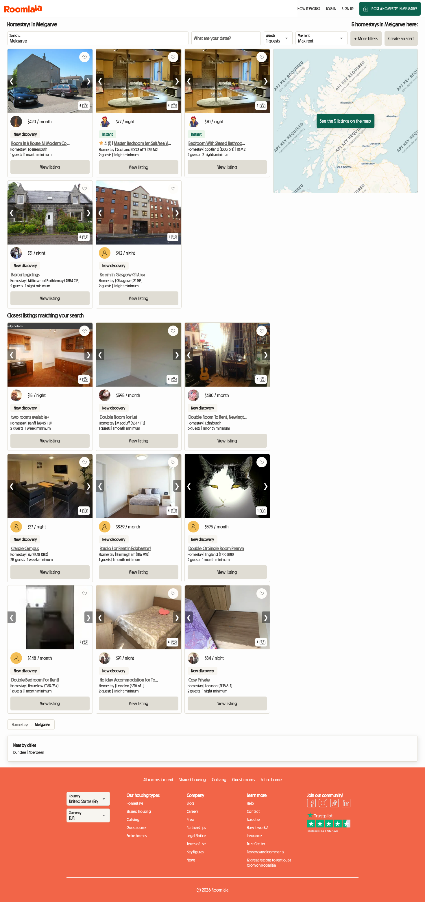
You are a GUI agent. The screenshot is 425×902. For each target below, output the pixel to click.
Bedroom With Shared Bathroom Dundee (225, 143)
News (191, 860)
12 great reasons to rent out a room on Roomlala (269, 862)
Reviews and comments (265, 852)
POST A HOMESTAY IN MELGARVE (394, 9)
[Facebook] (311, 804)
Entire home (271, 779)
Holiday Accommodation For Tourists (132, 679)
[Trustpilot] (328, 830)
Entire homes (137, 836)
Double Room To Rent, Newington (219, 417)
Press (190, 820)
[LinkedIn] (346, 804)
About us (253, 820)
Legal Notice (196, 836)
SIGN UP (348, 9)
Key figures (195, 852)
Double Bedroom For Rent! (35, 679)
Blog (190, 803)
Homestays (135, 803)
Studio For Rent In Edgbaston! (125, 548)
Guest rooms (243, 779)
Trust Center (256, 844)
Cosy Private (199, 679)
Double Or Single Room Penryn (216, 548)
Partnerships (196, 828)
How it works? (258, 828)
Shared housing (192, 779)
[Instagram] (323, 804)
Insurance (254, 836)
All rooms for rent (158, 779)
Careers (192, 811)
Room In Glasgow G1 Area (122, 274)
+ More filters (366, 38)
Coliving (219, 779)
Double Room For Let (118, 417)
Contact (253, 811)
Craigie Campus (25, 548)
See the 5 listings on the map (345, 121)
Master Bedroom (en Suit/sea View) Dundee (152, 143)
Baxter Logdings (25, 274)
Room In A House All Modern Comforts (44, 143)
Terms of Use (196, 844)
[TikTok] (334, 804)
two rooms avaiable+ (30, 417)
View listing (50, 167)
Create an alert (401, 38)
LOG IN (331, 9)
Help (250, 803)
